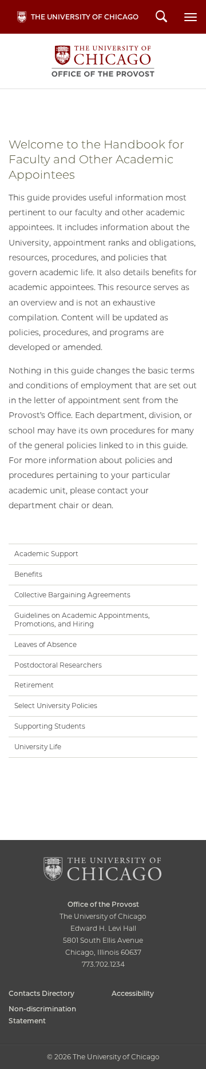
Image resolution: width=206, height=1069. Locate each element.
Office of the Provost (103, 61)
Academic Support (46, 553)
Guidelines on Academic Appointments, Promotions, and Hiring (82, 619)
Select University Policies (55, 705)
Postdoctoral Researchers (58, 665)
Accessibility (133, 993)
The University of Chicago (84, 17)
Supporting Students (49, 726)
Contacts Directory (41, 993)
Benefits (28, 574)
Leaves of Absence (45, 644)
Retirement (34, 685)
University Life (37, 746)
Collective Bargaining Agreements (72, 594)
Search (161, 18)
